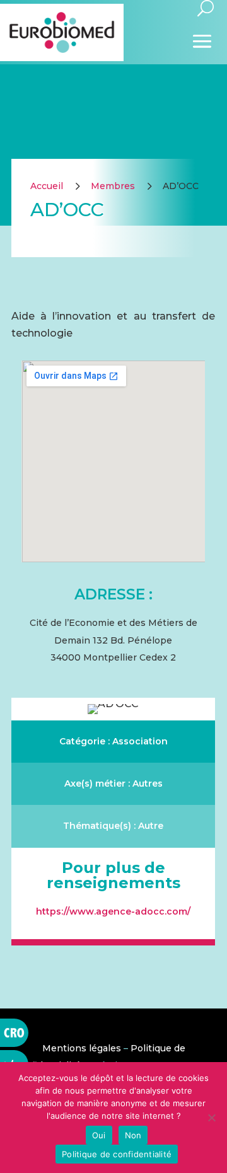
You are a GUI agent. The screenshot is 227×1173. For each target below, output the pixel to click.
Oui (99, 1135)
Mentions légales (81, 1048)
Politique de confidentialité (117, 1154)
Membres (113, 186)
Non (133, 1135)
